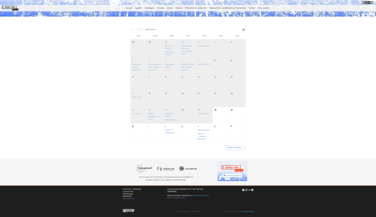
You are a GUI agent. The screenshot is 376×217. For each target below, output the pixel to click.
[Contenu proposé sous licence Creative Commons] (128, 211)
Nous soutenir (263, 8)
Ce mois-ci (140, 29)
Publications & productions (196, 8)
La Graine (136, 114)
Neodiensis (248, 211)
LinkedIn (371, 2)
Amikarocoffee (204, 46)
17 (133, 93)
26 (166, 110)
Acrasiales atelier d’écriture (136, 67)
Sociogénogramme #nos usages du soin (157, 67)
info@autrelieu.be (129, 198)
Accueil (129, 8)
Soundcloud (368, 2)
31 (198, 42)
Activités (160, 8)
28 (199, 110)
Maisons (179, 8)
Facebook (362, 2)
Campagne (149, 8)
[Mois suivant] (133, 29)
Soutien (170, 8)
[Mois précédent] (131, 29)
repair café (136, 97)
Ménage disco (171, 120)
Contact (252, 8)
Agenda (138, 8)
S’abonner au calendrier (234, 147)
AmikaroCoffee (205, 64)
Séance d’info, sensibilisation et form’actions (228, 8)
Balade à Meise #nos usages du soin (188, 67)
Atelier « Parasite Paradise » (202, 136)
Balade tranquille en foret (154, 116)
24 (133, 110)
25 (150, 110)
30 (182, 42)
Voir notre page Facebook (233, 175)
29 (166, 42)
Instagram (365, 2)
